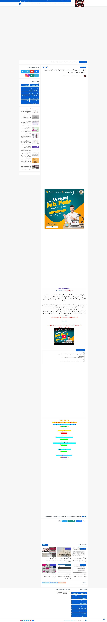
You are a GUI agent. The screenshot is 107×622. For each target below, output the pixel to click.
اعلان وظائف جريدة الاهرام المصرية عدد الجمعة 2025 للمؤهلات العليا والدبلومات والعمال (26, 168)
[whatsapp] (20, 1)
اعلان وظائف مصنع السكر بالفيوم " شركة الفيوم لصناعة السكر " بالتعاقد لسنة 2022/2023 (26, 124)
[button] (79, 521)
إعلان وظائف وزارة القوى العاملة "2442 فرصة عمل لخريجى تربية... (72, 361)
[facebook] (31, 1)
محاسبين (50, 4)
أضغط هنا (64, 439)
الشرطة (38, 4)
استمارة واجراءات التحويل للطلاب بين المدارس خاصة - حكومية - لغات (26, 111)
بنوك (35, 4)
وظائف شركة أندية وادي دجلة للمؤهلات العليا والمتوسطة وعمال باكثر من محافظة (26, 143)
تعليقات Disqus (46, 582)
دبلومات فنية (73, 516)
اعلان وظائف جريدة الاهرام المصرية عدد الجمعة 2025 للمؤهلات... (51, 560)
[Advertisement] (53, 16)
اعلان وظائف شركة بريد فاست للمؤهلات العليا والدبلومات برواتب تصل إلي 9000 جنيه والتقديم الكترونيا (26, 130)
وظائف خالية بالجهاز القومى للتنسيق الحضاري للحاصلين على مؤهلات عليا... (64, 560)
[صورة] (35, 110)
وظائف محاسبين (49, 516)
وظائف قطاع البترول (26, 95)
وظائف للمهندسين (56, 516)
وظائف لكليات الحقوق (33, 98)
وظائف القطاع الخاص (65, 516)
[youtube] (29, 1)
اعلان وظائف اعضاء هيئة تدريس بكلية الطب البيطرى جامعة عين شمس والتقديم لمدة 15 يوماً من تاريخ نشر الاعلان (26, 155)
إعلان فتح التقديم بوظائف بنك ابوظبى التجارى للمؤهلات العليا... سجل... (71, 354)
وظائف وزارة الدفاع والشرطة (32, 103)
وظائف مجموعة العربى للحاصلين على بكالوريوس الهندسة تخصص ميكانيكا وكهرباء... (64, 577)
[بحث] (20, 4)
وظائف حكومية (35, 95)
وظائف (36, 87)
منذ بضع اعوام (81, 352)
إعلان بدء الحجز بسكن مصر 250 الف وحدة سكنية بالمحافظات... (72, 357)
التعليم (32, 4)
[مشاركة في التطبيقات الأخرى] (59, 521)
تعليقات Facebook (54, 582)
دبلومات (46, 4)
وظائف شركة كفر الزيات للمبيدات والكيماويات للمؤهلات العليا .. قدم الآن (26, 118)
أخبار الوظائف (68, 4)
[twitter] (24, 1)
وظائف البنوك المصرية (27, 87)
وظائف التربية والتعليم (33, 90)
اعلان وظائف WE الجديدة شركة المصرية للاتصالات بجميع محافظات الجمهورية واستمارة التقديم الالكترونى (26, 149)
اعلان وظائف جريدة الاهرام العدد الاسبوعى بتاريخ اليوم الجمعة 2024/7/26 (49, 577)
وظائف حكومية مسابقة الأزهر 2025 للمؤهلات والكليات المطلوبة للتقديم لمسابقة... (79, 560)
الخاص (59, 4)
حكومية (63, 4)
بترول (42, 4)
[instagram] (27, 75)
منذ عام (84, 557)
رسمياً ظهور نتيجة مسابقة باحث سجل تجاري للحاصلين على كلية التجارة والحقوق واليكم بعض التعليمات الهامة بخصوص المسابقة (26, 162)
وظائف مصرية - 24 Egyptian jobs (70, 620)
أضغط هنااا (59, 290)
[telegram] (27, 1)
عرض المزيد (45, 544)
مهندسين (55, 4)
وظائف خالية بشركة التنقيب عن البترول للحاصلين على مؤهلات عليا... (79, 577)
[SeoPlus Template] (86, 620)
